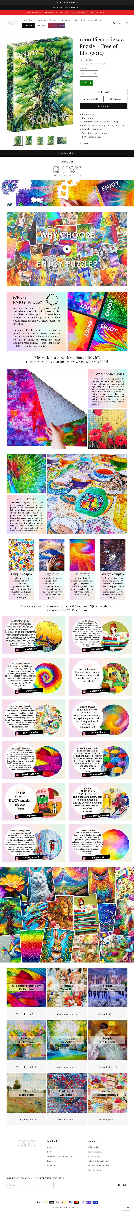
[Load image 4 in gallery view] (51, 140)
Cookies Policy (94, 1170)
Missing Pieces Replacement (59, 1156)
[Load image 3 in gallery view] (40, 140)
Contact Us (52, 1147)
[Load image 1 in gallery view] (18, 140)
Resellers (51, 1165)
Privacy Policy (94, 1156)
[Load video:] (67, 249)
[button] (115, 23)
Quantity (83, 68)
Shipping (83, 64)
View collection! (24, 1014)
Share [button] (85, 143)
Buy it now (103, 106)
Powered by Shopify (74, 1207)
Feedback (51, 1161)
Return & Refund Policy (98, 1161)
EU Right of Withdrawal (98, 1165)
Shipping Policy (95, 1147)
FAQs (49, 1152)
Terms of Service (95, 1152)
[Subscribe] (51, 1185)
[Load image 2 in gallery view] (29, 140)
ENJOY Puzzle (63, 1207)
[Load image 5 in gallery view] (62, 140)
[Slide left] (9, 140)
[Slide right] (70, 140)
